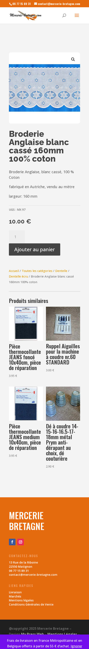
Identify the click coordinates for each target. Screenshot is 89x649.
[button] (73, 59)
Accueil (14, 271)
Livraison (15, 592)
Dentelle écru (18, 276)
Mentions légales (21, 600)
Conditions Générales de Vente (31, 604)
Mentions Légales (62, 634)
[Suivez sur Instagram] (20, 542)
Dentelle (61, 271)
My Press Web (32, 634)
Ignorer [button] (76, 646)
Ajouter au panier (34, 249)
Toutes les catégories (37, 271)
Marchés (15, 596)
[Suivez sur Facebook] (12, 542)
